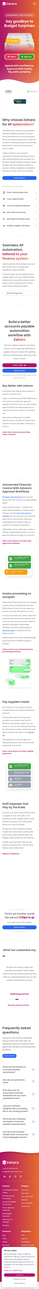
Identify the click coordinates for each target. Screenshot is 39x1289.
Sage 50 (24, 1238)
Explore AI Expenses (12, 854)
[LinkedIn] (4, 1176)
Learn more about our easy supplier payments (19, 752)
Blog (4, 1235)
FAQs (4, 1238)
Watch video (18, 365)
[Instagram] (15, 1176)
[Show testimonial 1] (11, 999)
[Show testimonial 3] (16, 999)
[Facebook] (21, 1176)
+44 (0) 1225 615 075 (10, 1168)
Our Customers (27, 1196)
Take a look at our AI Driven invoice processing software (19, 650)
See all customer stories (19, 1005)
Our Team (25, 1193)
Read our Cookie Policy (13, 1270)
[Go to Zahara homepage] (10, 1162)
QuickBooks (25, 1242)
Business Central (27, 1245)
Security (24, 1200)
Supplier (11, 447)
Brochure (5, 1245)
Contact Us (25, 1206)
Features (5, 1225)
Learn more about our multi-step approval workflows (19, 542)
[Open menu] (34, 3)
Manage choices (20, 1279)
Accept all (19, 1275)
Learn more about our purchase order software (19, 433)
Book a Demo (19, 178)
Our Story (24, 1190)
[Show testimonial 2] (14, 999)
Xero (23, 1235)
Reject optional (19, 1283)
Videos (4, 1242)
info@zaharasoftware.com (12, 1172)
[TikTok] (10, 1176)
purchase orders (8, 630)
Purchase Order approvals (12, 497)
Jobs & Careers (27, 1203)
